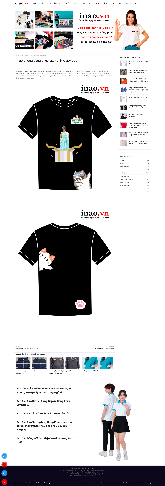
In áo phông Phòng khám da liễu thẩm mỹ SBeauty (138, 107)
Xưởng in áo (103, 483)
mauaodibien (135, 182)
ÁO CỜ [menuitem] (137, 3)
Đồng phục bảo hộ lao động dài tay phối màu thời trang (138, 80)
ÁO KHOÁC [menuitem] (86, 3)
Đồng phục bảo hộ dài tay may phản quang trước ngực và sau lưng (139, 125)
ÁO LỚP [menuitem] (106, 3)
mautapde (135, 192)
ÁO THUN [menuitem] (57, 3)
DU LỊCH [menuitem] (128, 3)
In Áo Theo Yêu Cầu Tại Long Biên (138, 63)
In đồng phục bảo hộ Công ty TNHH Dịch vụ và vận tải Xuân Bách (63, 372)
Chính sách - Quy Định (128, 483)
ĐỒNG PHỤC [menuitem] (45, 3)
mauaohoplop (135, 185)
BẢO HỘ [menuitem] (76, 3)
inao (135, 163)
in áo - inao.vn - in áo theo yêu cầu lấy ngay (38, 483)
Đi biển (135, 160)
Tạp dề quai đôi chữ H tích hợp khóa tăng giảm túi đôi (138, 142)
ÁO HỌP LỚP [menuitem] (117, 3)
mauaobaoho (135, 176)
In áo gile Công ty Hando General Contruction (27, 372)
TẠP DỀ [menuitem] (67, 3)
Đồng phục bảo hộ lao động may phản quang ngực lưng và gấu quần (138, 90)
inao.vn (87, 483)
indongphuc (25, 55)
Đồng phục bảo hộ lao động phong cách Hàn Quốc (138, 71)
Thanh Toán (140, 483)
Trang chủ (18, 55)
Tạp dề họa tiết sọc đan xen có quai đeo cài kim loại (138, 134)
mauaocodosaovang (135, 179)
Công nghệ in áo (114, 483)
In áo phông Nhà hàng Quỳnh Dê (136, 115)
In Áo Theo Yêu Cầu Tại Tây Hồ (138, 98)
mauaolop (135, 189)
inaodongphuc (135, 167)
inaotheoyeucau (135, 170)
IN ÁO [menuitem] (35, 3)
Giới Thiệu (94, 483)
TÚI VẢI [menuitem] (97, 3)
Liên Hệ (149, 483)
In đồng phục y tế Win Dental (92, 371)
